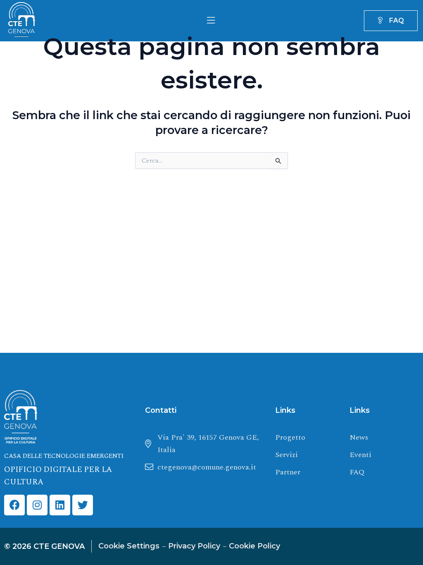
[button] (210, 21)
